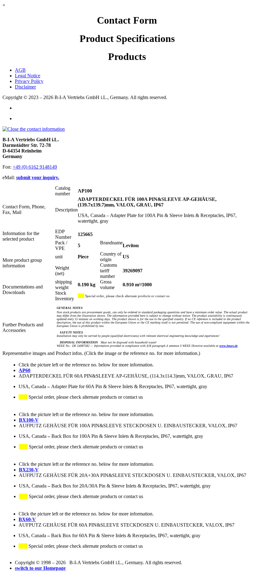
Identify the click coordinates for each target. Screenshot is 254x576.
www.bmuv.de (228, 345)
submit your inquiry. (37, 177)
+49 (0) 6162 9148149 (35, 167)
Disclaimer (25, 86)
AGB (20, 70)
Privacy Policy (29, 81)
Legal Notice (27, 75)
